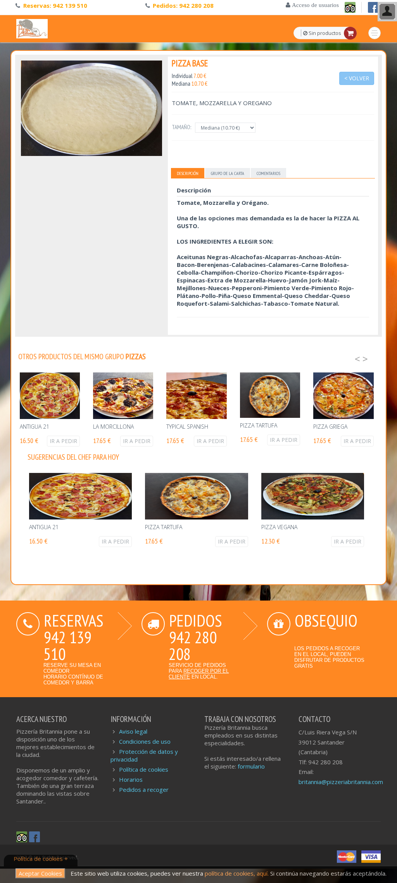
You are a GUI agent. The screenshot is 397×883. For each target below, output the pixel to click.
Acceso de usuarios (314, 5)
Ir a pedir (63, 441)
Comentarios (268, 173)
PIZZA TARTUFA (258, 425)
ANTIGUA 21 (34, 426)
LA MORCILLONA (113, 426)
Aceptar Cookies (40, 873)
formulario (251, 766)
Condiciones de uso (145, 741)
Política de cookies (143, 769)
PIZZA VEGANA (279, 527)
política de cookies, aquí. (237, 873)
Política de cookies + (41, 858)
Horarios (131, 779)
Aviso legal (133, 731)
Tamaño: (181, 127)
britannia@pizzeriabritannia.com (341, 782)
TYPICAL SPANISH (187, 426)
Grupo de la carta (227, 173)
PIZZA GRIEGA (330, 426)
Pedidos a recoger (144, 789)
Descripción (187, 173)
